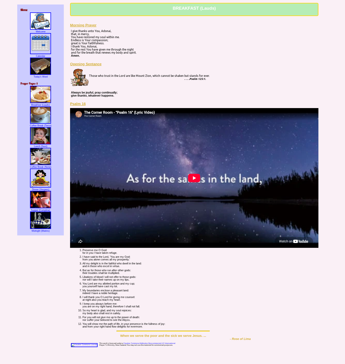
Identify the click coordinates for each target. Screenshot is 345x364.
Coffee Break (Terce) (40, 125)
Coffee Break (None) (40, 167)
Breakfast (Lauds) (40, 105)
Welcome (40, 31)
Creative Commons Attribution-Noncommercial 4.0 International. (149, 343)
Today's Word (41, 76)
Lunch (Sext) (40, 146)
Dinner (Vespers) (40, 189)
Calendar (40, 56)
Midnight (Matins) (41, 230)
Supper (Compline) (40, 210)
